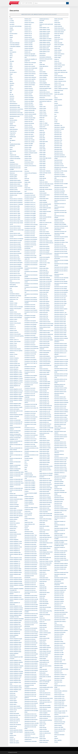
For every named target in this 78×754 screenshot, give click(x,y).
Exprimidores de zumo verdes (60, 301)
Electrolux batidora (13, 120)
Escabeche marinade (29, 474)
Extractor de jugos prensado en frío (61, 716)
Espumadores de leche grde (30, 630)
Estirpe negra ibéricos (43, 66)
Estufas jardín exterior (43, 577)
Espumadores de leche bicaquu (31, 568)
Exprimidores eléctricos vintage (60, 470)
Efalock (11, 66)
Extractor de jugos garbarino (59, 700)
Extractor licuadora (58, 725)
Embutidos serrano (13, 195)
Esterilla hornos (42, 60)
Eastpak (11, 28)
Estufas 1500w (42, 152)
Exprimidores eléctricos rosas (60, 445)
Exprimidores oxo (57, 604)
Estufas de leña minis (43, 354)
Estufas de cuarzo (43, 260)
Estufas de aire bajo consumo (45, 235)
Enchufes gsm (12, 530)
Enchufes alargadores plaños (15, 403)
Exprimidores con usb (58, 181)
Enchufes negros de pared (15, 706)
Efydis (11, 68)
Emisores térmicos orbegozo (15, 260)
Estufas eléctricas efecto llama (45, 487)
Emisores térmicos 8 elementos (16, 202)
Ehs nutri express (13, 72)
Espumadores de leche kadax (30, 641)
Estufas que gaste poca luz (44, 692)
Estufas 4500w (42, 167)
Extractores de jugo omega (59, 721)
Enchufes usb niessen (29, 104)
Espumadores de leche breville (31, 581)
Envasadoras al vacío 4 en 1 (30, 202)
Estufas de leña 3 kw (43, 314)
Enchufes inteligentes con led (15, 595)
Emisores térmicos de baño (15, 244)
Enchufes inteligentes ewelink (16, 620)
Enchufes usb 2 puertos (14, 742)
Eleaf (11, 92)
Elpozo (11, 149)
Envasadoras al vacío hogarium (31, 330)
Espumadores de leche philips (31, 676)
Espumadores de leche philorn (31, 677)
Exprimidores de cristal (59, 189)
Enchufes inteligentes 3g (15, 545)
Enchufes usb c (28, 52)
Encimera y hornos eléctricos (30, 165)
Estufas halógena (42, 544)
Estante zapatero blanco (44, 35)
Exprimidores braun (58, 162)
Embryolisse (12, 173)
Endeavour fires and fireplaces (31, 173)
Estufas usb (56, 41)
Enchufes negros (13, 704)
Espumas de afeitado (29, 730)
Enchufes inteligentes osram (15, 649)
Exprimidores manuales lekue (60, 558)
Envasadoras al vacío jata (30, 342)
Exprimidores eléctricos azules (60, 343)
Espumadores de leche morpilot (31, 657)
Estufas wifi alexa (57, 63)
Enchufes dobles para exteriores (16, 513)
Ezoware (56, 742)
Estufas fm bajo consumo (44, 529)
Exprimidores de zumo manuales (60, 281)
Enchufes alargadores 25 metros (16, 382)
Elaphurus (12, 85)
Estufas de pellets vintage (44, 429)
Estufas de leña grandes (44, 352)
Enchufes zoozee (28, 158)
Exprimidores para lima (58, 616)
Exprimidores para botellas (59, 606)
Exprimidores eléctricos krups (60, 406)
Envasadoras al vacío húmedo (30, 333)
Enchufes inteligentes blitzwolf (16, 579)
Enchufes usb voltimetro (29, 136)
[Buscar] (67, 3)
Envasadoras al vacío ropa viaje (31, 404)
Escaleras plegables (29, 502)
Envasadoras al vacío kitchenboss (31, 346)
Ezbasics (56, 738)
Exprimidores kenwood (59, 497)
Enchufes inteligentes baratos (16, 577)
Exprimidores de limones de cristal (61, 198)
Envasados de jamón (29, 458)
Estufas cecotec (42, 215)
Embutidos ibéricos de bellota (16, 182)
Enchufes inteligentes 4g (15, 548)
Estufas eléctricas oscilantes (45, 498)
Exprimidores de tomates (59, 240)
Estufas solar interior (43, 742)
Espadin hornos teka (29, 522)
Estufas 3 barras (42, 112)
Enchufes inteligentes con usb (16, 606)
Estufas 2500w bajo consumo (45, 158)
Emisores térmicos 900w (15, 211)
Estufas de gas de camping (44, 283)
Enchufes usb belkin (29, 46)
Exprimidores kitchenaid (59, 499)
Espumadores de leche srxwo (30, 714)
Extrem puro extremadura (59, 734)
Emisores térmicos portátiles (15, 266)
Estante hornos (28, 735)
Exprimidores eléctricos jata (59, 396)
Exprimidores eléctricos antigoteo (61, 338)
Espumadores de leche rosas (30, 694)
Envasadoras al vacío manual (30, 366)
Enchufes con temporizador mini (16, 481)
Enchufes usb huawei (29, 92)
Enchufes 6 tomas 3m (14, 332)
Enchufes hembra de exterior (15, 534)
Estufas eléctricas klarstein (44, 493)
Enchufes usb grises (29, 88)
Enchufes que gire (13, 726)
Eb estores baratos (13, 33)
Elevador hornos (13, 125)
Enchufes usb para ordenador (30, 114)
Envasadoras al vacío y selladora (31, 442)
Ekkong (11, 81)
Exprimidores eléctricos (59, 310)
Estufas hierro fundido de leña (45, 563)
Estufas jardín (42, 575)
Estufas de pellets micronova (45, 424)
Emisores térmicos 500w (15, 208)
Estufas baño (42, 191)
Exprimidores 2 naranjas (59, 129)
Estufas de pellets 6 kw (44, 392)
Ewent (55, 116)
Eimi (10, 76)
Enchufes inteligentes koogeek (16, 638)
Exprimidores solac (58, 658)
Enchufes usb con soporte (30, 66)
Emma (11, 281)
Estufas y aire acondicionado (60, 77)
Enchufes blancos (13, 412)
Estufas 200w (42, 132)
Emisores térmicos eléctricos (15, 249)
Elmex (11, 138)
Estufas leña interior (43, 599)
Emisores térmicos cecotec (15, 228)
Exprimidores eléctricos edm (60, 389)
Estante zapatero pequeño (44, 49)
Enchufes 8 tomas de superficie (16, 350)
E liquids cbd (12, 134)
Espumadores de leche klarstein (31, 642)
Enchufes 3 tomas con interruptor (16, 306)
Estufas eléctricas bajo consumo (45, 466)
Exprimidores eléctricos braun (60, 349)
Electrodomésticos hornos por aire (16, 114)
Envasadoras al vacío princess (31, 381)
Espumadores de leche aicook (31, 538)
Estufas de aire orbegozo (44, 250)
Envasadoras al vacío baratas (30, 241)
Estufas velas (57, 48)
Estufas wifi (56, 61)
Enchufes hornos (13, 537)
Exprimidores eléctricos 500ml (60, 330)
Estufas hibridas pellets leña (45, 557)
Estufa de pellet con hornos (44, 95)
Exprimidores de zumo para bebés (61, 290)
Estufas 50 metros (43, 128)
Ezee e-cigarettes (58, 740)
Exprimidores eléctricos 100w (60, 325)
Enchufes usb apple (28, 42)
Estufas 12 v (41, 119)
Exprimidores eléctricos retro (60, 442)
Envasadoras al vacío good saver (31, 322)
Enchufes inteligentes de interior (16, 609)
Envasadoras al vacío (29, 200)
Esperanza (27, 526)
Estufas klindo (42, 596)
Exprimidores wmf (58, 671)
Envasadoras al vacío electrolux (31, 299)
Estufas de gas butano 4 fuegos (45, 275)
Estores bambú (42, 71)
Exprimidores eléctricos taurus (60, 463)
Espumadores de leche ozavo (30, 674)
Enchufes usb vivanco (29, 134)
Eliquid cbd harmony (14, 129)
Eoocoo (26, 463)
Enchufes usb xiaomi (29, 138)
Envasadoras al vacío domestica (31, 262)
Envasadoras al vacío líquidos (30, 359)
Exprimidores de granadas (59, 191)
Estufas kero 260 (42, 588)
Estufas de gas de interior (44, 288)
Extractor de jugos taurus (59, 718)
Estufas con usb (42, 226)
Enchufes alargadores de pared (16, 392)
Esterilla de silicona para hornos (45, 58)
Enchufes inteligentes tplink (15, 680)
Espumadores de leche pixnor (30, 679)
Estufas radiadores (43, 709)
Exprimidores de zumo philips (60, 294)
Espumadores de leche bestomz (31, 562)
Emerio (11, 197)
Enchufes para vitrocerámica (15, 724)
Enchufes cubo (13, 493)
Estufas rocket (42, 722)
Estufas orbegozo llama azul (45, 651)
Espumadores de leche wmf (30, 721)
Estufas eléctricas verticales (45, 509)
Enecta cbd (27, 178)
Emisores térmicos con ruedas (16, 240)
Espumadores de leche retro (30, 690)
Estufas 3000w (42, 159)
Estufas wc (56, 59)
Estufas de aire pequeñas (44, 257)
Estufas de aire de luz (43, 244)
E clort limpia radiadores (14, 44)
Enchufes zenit (27, 154)
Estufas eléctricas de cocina (45, 482)
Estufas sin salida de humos (45, 733)
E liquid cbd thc (13, 133)
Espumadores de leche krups (30, 644)
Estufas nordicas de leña (44, 638)
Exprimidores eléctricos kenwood (61, 400)
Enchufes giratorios (13, 526)
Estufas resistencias (43, 718)
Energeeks (27, 180)
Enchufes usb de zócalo (29, 81)
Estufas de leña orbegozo (44, 356)
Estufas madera (42, 609)
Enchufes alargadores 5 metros (16, 376)
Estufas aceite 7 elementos (44, 171)
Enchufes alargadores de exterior (16, 390)
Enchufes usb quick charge (30, 117)
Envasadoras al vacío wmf (30, 437)
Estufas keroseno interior (44, 592)
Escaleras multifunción (29, 498)
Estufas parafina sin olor (44, 662)
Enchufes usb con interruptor (30, 62)
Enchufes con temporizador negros (17, 483)
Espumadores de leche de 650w (31, 608)
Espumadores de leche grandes (31, 628)
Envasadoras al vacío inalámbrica (31, 337)
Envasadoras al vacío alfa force (31, 237)
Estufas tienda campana (59, 31)
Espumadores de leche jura (30, 639)
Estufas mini (41, 621)
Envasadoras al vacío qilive (30, 388)
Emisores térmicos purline (15, 269)
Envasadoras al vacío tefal (30, 415)
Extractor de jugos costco (59, 696)
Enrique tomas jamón (29, 189)
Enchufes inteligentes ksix (15, 640)
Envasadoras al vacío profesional (31, 382)
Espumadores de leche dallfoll (31, 602)
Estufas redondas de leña (44, 714)
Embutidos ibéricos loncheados (16, 185)
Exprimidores (57, 123)
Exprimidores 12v (57, 130)
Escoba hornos (27, 511)
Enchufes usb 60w (28, 37)
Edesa (11, 57)
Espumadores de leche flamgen (31, 621)
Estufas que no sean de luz (44, 694)
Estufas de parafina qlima (44, 385)
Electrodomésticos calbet (15, 107)
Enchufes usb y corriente (29, 139)
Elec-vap (11, 94)
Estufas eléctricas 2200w (44, 460)
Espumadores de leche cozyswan (31, 599)
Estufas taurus (57, 22)
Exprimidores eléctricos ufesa (60, 467)
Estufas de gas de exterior (44, 286)
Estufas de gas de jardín (44, 290)
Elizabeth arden (13, 136)
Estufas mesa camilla (43, 612)
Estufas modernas (43, 623)
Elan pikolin (12, 83)
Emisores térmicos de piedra (15, 247)
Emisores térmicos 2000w (15, 219)
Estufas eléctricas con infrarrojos (46, 473)
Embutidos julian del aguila (15, 191)
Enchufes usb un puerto (29, 130)
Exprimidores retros (58, 636)
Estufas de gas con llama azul (45, 279)
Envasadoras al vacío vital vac (30, 429)
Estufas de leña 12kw (43, 316)
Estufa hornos (42, 97)
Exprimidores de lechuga (59, 192)
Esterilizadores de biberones (45, 57)
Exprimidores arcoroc (58, 153)
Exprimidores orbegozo (59, 599)
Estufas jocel (42, 585)
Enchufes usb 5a (28, 24)
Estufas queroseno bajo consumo (46, 698)
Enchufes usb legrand (29, 99)
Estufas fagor (42, 522)
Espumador (27, 529)
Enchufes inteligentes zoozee (16, 687)
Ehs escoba (12, 70)
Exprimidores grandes (58, 483)
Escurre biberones (28, 515)
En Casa (11, 292)
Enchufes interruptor (14, 691)
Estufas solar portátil (58, 18)
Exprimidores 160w (58, 143)
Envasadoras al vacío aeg (30, 233)
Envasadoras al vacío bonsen (30, 244)
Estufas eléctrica (42, 438)
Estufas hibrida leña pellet (44, 553)
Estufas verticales (58, 55)
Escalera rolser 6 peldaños (30, 487)
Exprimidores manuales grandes (60, 550)
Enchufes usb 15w (28, 33)
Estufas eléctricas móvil (44, 495)
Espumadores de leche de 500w (31, 606)
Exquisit (56, 683)
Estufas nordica (42, 636)
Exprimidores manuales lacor (60, 556)
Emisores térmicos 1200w (15, 215)
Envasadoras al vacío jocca (30, 344)
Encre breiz (27, 171)
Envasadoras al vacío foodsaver (31, 310)
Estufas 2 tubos (42, 110)
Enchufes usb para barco (29, 106)
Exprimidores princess (58, 628)
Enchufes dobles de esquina (15, 512)
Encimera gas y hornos (29, 162)
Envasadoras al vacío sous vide (31, 411)
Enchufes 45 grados (14, 359)
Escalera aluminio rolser (29, 480)
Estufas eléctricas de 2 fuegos (45, 480)
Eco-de (11, 48)
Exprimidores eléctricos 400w (60, 329)
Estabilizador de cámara (29, 732)
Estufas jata (41, 583)
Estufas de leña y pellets (44, 374)
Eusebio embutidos (58, 105)
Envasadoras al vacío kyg (30, 355)
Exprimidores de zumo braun (60, 246)
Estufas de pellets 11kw (44, 402)
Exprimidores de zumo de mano (60, 251)
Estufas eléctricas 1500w (44, 457)
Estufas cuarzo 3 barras (44, 231)
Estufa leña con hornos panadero (45, 99)
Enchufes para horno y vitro (15, 715)
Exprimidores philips (58, 624)
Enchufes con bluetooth (14, 416)
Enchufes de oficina (13, 500)
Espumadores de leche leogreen (31, 648)
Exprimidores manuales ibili (59, 552)
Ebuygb (11, 37)
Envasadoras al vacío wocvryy (30, 438)
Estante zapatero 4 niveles (44, 31)
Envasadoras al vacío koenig (30, 353)
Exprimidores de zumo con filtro (60, 247)
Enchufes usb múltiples (29, 101)
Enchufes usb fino (28, 86)
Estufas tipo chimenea (58, 33)
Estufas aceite (42, 169)
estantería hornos (28, 739)
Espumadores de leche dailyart (31, 601)
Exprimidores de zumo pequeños (61, 292)
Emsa (11, 288)
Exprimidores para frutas (59, 610)
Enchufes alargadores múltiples (16, 398)
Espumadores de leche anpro (30, 544)
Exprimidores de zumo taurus (60, 299)
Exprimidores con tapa (58, 180)
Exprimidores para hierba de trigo (61, 612)
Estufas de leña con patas (44, 332)
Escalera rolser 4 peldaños (30, 483)
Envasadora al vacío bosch (30, 195)
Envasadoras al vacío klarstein (31, 352)
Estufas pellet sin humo (44, 674)
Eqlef (26, 469)
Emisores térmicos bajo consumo (16, 220)
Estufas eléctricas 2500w (44, 462)
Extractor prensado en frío (59, 731)
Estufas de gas (42, 266)
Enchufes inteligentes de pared (16, 613)
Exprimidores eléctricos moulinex (61, 415)
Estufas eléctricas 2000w (44, 458)
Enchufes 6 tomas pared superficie (17, 336)
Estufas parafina (42, 658)
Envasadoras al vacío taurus (30, 413)
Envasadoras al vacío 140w (30, 222)
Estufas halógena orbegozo (44, 548)
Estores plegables (43, 82)
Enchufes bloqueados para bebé (16, 414)
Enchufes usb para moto (29, 112)
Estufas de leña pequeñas (44, 363)
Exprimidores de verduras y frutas (61, 242)
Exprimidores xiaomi (58, 672)
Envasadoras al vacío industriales (31, 339)
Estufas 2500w (42, 156)
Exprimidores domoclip (59, 307)
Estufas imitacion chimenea (44, 564)
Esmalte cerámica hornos (30, 518)
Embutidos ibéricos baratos (15, 180)
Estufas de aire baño (43, 239)
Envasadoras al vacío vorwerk (30, 431)
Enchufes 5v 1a (13, 326)
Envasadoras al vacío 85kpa (30, 215)
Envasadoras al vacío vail (30, 427)
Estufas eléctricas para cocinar (45, 500)
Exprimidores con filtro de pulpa (60, 171)
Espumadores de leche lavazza (31, 646)
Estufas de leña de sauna (44, 343)
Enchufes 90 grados (14, 361)
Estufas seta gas (42, 727)
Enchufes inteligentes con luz (15, 597)
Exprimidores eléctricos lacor (60, 408)
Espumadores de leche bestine (31, 561)
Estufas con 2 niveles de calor (45, 222)
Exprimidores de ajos (58, 185)
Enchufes (11, 301)
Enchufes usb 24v (28, 35)
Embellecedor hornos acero (15, 165)
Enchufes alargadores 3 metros (16, 374)
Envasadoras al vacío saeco (30, 406)
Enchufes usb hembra (29, 90)
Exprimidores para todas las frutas (61, 617)
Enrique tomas (27, 187)
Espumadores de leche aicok (30, 537)
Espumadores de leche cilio (30, 588)
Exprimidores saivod (58, 645)
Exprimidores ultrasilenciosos (60, 663)
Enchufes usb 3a (28, 20)
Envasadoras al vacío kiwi (30, 350)
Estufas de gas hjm (43, 294)
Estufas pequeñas (43, 685)
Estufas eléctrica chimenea (44, 444)
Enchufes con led (13, 418)
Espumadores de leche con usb (31, 597)
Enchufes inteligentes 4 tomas (16, 546)
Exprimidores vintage (58, 667)
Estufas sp (56, 20)
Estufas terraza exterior (59, 28)
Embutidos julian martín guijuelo (16, 193)
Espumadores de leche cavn (30, 584)
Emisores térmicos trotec (15, 279)
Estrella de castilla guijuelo (44, 84)
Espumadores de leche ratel (30, 683)
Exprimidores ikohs (58, 488)
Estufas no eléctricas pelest (45, 632)
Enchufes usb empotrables (30, 82)
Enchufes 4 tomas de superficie (16, 315)
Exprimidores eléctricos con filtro (61, 363)
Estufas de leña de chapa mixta (45, 338)
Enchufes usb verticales (29, 132)
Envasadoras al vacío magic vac (31, 361)
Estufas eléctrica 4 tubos (44, 442)
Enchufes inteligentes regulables (16, 662)
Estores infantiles (43, 77)
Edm (10, 59)
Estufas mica (42, 618)
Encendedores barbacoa (14, 293)
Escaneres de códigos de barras (31, 507)
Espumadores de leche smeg (30, 706)
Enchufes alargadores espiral (15, 394)
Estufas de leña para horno (44, 359)
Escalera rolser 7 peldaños (30, 489)
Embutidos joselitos (14, 189)
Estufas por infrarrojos (43, 689)
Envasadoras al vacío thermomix (31, 416)
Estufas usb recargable (59, 44)
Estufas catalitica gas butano (45, 207)
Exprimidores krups (58, 503)
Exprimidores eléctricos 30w (60, 316)
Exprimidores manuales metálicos (61, 563)
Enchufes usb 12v (28, 31)
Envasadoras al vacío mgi (30, 368)
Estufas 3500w (42, 161)
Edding (11, 53)
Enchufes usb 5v (28, 26)
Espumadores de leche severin (31, 701)
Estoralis (41, 68)
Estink (40, 62)
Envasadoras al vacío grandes (30, 324)
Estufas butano (42, 196)
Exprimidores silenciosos (59, 647)
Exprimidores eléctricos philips (60, 434)
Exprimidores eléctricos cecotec (60, 350)
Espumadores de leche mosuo (31, 659)
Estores (41, 70)
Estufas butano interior (43, 198)
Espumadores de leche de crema (31, 613)
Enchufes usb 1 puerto (14, 740)
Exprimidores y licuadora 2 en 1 (60, 674)
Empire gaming (13, 284)
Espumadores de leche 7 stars (31, 535)
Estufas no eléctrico (43, 634)
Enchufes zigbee (28, 156)
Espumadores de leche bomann (31, 573)
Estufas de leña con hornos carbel (46, 325)
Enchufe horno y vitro (14, 299)
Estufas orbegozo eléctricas (45, 647)
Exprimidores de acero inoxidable (61, 183)
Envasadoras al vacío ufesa (30, 420)
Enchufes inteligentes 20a (15, 565)
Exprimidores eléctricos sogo (60, 461)
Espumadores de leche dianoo (31, 615)
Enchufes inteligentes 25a (15, 567)
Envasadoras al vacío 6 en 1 (30, 206)
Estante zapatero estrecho (44, 42)
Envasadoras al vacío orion (30, 377)
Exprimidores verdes (58, 665)
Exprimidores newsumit (59, 597)
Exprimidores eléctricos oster (60, 422)
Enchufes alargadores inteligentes (16, 396)
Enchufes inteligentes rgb (15, 664)
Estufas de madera (43, 378)
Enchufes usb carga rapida (30, 53)
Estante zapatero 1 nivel (44, 27)
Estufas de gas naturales (44, 301)
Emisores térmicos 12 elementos (16, 204)
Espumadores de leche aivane (31, 542)
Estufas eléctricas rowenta (44, 504)
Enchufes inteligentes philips (15, 651)
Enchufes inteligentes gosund (16, 626)
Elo (10, 142)
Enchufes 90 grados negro (15, 365)
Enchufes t (12, 737)
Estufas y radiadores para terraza (61, 88)
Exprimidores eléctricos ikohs (60, 391)
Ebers (11, 31)
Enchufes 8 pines (13, 345)
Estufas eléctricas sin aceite (45, 506)
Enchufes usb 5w (28, 28)
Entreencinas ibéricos (29, 193)
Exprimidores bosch (58, 160)
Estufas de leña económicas (45, 350)
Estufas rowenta (42, 723)
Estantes (41, 22)
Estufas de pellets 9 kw (44, 398)
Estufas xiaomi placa (58, 75)
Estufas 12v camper (43, 123)
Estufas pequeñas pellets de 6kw (46, 687)
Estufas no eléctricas (43, 630)
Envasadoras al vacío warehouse (31, 435)
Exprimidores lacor (58, 505)
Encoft (26, 167)
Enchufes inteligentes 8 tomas (16, 559)
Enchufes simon (13, 735)
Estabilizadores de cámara (30, 734)
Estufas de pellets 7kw (44, 394)
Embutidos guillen (13, 176)
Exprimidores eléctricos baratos (60, 345)
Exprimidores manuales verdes (60, 586)
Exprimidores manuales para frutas (61, 572)
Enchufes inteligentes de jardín (16, 611)
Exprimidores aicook (58, 151)
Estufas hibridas (42, 555)
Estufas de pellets (43, 390)
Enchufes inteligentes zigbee (15, 685)
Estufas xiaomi (57, 68)
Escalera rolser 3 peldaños (30, 482)
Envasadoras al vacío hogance (31, 328)
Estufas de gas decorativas (44, 284)
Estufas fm (41, 528)
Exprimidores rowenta (58, 641)
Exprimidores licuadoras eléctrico (61, 508)
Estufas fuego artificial (43, 533)
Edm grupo (12, 61)
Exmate (55, 121)
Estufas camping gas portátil (45, 204)
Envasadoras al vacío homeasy (31, 331)
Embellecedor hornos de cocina (16, 171)
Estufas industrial (42, 566)
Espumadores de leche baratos (31, 555)
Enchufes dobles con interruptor (16, 510)
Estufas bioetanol (42, 193)
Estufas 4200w (42, 165)
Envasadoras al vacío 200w (30, 226)
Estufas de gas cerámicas (44, 277)
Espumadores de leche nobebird (31, 663)
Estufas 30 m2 (42, 126)
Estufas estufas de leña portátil (45, 513)
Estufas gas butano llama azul (45, 537)
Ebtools (11, 35)
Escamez (26, 505)
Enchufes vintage (28, 147)
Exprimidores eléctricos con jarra (60, 368)
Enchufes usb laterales (29, 97)
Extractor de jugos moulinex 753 (60, 711)
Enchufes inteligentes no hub (15, 646)
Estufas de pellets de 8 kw (44, 413)
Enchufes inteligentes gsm (15, 627)
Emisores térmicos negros (15, 258)
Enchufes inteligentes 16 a (15, 563)
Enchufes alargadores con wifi (16, 389)
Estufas (41, 104)
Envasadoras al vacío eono (30, 306)
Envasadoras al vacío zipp (30, 444)
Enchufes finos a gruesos (15, 523)
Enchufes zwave (28, 160)
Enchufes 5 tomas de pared (15, 323)
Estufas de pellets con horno (45, 407)
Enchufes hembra (13, 532)
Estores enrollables (43, 73)
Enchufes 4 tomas (13, 312)
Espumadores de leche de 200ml (31, 604)
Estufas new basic (43, 627)
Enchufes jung (12, 693)
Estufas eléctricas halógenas (45, 489)
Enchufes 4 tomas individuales (16, 317)
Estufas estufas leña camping (45, 518)
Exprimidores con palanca (59, 174)
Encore (26, 169)
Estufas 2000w (42, 154)
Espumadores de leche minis (30, 655)
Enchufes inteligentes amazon (16, 572)
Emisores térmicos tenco (15, 277)
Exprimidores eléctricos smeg (60, 459)
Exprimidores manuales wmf (60, 590)
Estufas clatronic (42, 218)
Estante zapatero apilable (44, 33)
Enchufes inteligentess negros (16, 675)
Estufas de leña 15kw (43, 318)
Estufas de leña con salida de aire (46, 334)
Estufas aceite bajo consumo (45, 172)
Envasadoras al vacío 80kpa (30, 213)
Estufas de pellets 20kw (44, 403)
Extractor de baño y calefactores (60, 691)
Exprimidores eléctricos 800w (60, 334)
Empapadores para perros (15, 282)
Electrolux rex (12, 122)
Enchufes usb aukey (29, 44)
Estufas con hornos (43, 224)
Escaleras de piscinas (29, 496)
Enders (26, 174)
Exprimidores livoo (58, 512)
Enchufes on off (13, 711)
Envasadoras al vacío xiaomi (30, 440)
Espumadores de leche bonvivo (31, 579)
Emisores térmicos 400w (15, 206)
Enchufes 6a (12, 337)
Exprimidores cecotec (58, 163)
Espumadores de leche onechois (31, 668)
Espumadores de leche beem (30, 557)
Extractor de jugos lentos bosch (60, 705)
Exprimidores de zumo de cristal (60, 249)
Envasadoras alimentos (29, 198)
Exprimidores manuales (59, 514)
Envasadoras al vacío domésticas (31, 278)
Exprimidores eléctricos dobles (60, 388)
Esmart (26, 520)
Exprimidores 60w (58, 136)
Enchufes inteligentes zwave (15, 689)
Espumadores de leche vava (30, 717)
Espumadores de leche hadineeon (31, 631)
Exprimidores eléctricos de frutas (61, 373)
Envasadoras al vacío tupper (30, 418)
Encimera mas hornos (29, 163)
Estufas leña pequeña (43, 601)
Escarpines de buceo (29, 509)
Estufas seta (42, 725)
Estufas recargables (43, 712)
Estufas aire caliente (43, 182)
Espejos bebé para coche (30, 524)
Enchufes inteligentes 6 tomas (16, 557)
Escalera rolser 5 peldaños (30, 485)
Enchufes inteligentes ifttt (15, 633)
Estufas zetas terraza (58, 90)
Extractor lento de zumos (59, 723)
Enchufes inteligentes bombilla (16, 581)
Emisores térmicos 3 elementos (16, 198)
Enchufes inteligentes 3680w (15, 568)
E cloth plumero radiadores (15, 46)
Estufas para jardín (43, 669)
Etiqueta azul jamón (58, 99)
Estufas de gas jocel (43, 295)
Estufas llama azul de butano (45, 607)
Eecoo (11, 63)
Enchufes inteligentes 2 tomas (16, 541)
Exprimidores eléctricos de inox (60, 379)
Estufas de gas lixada (43, 297)
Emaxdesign (12, 162)
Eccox (11, 39)
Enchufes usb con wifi (29, 70)
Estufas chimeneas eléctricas (45, 217)
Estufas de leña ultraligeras (44, 370)
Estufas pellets (42, 673)
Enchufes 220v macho (14, 367)
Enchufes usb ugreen (29, 127)
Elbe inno (11, 88)
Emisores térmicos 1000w (15, 213)
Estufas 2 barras (42, 108)
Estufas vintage (57, 57)
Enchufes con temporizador (15, 420)
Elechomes (12, 96)
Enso (26, 191)
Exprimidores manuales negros (60, 567)
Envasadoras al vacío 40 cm (30, 209)
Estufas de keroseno (43, 312)
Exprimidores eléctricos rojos (60, 443)
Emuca (11, 290)
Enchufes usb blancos (29, 48)
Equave (26, 471)
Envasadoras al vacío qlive (30, 390)
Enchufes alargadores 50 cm (15, 383)
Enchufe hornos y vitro (14, 297)
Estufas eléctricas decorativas (45, 484)
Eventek (56, 110)
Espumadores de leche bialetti (31, 566)
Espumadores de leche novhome (31, 665)
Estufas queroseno (43, 696)
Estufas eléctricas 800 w (44, 453)
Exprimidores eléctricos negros (60, 417)
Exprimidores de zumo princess (60, 295)
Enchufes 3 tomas (13, 304)
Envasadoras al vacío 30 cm (30, 208)
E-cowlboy (12, 20)
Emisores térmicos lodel (14, 257)
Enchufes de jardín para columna (16, 499)
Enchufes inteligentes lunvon (15, 644)
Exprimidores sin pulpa (58, 654)
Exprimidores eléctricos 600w (60, 332)
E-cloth (11, 18)
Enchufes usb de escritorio (30, 71)
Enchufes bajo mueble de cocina (16, 411)
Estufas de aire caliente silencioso (46, 242)
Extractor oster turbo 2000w (59, 729)
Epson (26, 467)
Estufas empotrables (43, 511)
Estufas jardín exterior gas (44, 579)
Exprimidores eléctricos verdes (60, 468)
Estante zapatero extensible (45, 44)
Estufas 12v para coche (44, 125)
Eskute (26, 516)
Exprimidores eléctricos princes (60, 436)
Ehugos (11, 74)
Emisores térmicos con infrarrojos (16, 238)
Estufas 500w (42, 139)
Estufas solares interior (44, 740)
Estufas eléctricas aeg (43, 464)
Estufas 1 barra (42, 106)
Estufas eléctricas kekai (44, 491)
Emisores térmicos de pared (15, 246)
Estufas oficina (42, 642)
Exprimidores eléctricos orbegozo (61, 420)
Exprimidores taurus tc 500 (59, 659)
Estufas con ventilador (43, 228)
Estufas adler (42, 174)
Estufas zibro (57, 92)
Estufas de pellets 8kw (44, 396)
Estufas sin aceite (43, 729)
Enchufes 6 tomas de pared (15, 334)
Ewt (55, 118)
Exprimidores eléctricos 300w (60, 327)
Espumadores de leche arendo (31, 546)
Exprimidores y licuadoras (59, 676)
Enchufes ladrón (13, 698)
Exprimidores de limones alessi (60, 194)
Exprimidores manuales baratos (60, 516)
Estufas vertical (57, 52)
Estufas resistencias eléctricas (45, 720)
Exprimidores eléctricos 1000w (60, 336)
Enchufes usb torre (28, 125)
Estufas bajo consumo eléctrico (45, 189)
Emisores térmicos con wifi (15, 242)
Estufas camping (42, 200)
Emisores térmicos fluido (15, 251)
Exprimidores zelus (58, 680)
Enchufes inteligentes (14, 539)
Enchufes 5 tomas (13, 321)
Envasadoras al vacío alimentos (31, 239)
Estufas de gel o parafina (44, 310)
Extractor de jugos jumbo (59, 703)
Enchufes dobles (13, 508)
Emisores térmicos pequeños (15, 264)
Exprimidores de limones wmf (60, 231)
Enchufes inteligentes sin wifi (15, 667)
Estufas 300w (42, 134)
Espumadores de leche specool (31, 708)
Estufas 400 (41, 136)
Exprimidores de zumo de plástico (61, 267)
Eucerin (55, 101)
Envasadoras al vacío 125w (30, 220)
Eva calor (56, 107)
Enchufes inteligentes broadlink (16, 583)
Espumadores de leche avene (30, 551)
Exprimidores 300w (58, 145)
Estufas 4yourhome (43, 115)
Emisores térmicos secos (15, 273)
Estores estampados (43, 75)
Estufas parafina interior (44, 660)
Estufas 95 (41, 130)
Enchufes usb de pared (29, 75)
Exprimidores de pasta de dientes (61, 236)
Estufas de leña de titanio (44, 345)
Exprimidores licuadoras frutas (60, 510)
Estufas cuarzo (42, 229)
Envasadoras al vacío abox (30, 232)
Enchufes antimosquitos (14, 409)
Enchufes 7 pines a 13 (14, 339)
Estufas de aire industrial (44, 248)
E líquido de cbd (13, 154)
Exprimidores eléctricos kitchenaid (61, 402)
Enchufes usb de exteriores (30, 73)
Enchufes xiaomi (28, 149)
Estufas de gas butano (43, 273)
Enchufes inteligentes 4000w (15, 570)
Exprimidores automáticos (59, 154)
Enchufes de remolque (14, 504)
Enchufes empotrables (14, 517)
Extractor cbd (57, 689)
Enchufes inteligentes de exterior (16, 607)
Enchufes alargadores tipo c (15, 405)
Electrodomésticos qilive (15, 116)
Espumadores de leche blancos (31, 570)
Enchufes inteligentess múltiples (16, 673)
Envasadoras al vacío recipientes (31, 391)
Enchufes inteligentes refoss (15, 660)
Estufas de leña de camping (45, 336)
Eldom (11, 90)
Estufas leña (41, 598)
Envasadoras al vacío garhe (30, 315)
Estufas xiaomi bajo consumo (60, 70)
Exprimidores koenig (58, 501)
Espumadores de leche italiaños (31, 637)
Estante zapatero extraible (44, 46)
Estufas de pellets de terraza (45, 416)
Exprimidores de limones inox (60, 210)
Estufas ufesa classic (58, 39)
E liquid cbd (12, 127)
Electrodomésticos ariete (15, 105)
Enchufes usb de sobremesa (30, 77)
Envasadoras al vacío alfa (30, 235)
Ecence (11, 41)
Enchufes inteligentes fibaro (15, 622)
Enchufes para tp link (14, 722)
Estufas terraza (57, 24)
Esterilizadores (42, 55)
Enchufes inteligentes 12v (15, 561)
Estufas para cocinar (43, 656)
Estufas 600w (42, 143)
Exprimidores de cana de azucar (60, 187)
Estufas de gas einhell (43, 292)
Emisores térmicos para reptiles (16, 262)
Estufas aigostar (42, 178)
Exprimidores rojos (58, 637)
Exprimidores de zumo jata (59, 279)
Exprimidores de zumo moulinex (60, 286)
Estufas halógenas (43, 550)
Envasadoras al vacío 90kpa (30, 219)
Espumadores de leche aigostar (31, 540)
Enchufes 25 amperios (14, 358)
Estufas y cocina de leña (59, 84)
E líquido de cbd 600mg (14, 156)
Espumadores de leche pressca (31, 681)
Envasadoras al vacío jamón (30, 341)
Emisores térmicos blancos (15, 226)
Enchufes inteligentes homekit (16, 629)
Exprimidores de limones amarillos (61, 196)
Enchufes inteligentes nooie (15, 648)
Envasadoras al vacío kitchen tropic (32, 348)
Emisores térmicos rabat (14, 271)
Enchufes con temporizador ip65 (16, 479)
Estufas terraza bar (58, 26)
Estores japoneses (43, 79)
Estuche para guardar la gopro (45, 88)
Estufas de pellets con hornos (45, 409)
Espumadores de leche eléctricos (31, 617)
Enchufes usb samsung (29, 123)
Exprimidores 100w (58, 140)
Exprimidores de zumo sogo (60, 297)
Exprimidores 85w (58, 138)
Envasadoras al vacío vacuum (30, 422)
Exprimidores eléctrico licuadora (60, 308)
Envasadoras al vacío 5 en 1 (30, 204)
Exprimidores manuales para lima (61, 577)
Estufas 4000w (42, 163)
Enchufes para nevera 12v (15, 720)
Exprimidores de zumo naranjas (60, 288)
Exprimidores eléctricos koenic (60, 404)
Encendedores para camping (15, 295)
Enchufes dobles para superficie (16, 515)
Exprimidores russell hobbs (59, 643)
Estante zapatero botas (44, 36)
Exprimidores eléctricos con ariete (61, 359)
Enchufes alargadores (14, 369)
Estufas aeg (41, 176)
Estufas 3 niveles (42, 113)
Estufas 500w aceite (43, 141)
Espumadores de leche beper (30, 559)
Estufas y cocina (57, 83)
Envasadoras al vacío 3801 (30, 230)
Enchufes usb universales (30, 128)
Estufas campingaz (43, 202)
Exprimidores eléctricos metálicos (61, 411)
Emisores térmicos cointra (15, 233)
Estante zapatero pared (44, 47)
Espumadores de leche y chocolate (32, 723)
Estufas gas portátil (43, 541)
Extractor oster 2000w (58, 727)
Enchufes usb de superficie (30, 79)
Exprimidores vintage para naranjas (61, 669)
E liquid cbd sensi (13, 131)
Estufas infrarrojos (43, 568)
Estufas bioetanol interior (44, 194)
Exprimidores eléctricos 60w (60, 319)
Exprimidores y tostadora (59, 678)
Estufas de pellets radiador (44, 425)
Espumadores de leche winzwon (31, 719)
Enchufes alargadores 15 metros (16, 380)
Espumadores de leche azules (31, 553)
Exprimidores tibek (58, 661)
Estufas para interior (43, 664)
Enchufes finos (13, 521)
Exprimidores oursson (58, 603)
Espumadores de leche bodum (31, 572)
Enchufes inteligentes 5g (15, 550)
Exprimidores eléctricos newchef (61, 419)
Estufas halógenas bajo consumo (46, 552)
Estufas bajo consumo (43, 187)
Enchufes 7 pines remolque (15, 341)
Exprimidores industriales (59, 490)
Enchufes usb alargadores (30, 41)
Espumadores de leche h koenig (31, 633)
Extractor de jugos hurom (59, 702)
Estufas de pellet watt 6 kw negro (46, 431)
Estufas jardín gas (43, 581)
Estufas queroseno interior (44, 700)
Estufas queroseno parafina (44, 705)
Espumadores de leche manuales (31, 653)
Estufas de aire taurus (43, 259)
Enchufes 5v (12, 324)
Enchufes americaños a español (16, 407)
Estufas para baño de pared (44, 653)
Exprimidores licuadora (58, 506)
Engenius (26, 184)
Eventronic (56, 112)
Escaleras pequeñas (29, 500)
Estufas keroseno (43, 590)
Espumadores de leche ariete (30, 548)
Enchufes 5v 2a (13, 328)
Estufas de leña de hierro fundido (46, 339)
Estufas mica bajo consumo (44, 619)
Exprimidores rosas (58, 639)
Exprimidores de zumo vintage (60, 303)
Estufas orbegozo (43, 643)
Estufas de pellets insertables (45, 420)
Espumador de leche (29, 531)
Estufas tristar (57, 35)
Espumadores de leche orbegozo (31, 670)
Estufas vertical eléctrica (59, 53)
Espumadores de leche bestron (31, 564)
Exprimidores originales (59, 601)
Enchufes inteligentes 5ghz (15, 552)
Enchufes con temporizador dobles (17, 472)
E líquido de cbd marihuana (15, 158)
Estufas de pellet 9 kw (43, 389)
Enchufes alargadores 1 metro (16, 370)
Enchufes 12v (12, 356)
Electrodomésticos (13, 103)
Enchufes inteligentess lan (15, 669)
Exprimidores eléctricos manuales (61, 409)
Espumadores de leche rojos (30, 692)
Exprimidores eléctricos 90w (60, 323)
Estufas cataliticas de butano (45, 211)
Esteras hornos (42, 53)
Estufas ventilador (58, 50)
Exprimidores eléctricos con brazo (61, 361)
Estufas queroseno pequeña (45, 707)
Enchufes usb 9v (28, 29)
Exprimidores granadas (59, 481)
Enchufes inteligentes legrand (16, 642)
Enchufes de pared (13, 502)
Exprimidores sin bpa (58, 650)
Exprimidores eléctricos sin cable (61, 457)
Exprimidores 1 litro (58, 125)
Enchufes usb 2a (28, 18)
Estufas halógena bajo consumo (45, 546)
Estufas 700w (42, 145)
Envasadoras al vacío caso (30, 253)
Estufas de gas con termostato (45, 281)
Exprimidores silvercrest (59, 648)
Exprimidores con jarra (58, 172)
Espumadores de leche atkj (30, 549)
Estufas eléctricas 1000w (44, 455)
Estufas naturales (42, 625)
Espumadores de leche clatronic (31, 595)
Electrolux (12, 118)
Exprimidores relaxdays (59, 634)
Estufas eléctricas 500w (44, 451)
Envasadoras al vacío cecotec (30, 255)
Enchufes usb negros (29, 103)
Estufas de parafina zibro (44, 387)
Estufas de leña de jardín (44, 341)
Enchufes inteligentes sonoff (15, 676)
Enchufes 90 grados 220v (15, 363)
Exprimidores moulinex (58, 593)
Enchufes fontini (13, 524)
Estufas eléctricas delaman (44, 486)
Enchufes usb (12, 739)
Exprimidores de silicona (59, 238)
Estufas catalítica (42, 213)
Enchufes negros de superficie (16, 708)
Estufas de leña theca (43, 368)
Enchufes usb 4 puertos (29, 22)
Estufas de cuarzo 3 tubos (44, 262)
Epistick (26, 465)
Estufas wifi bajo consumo (59, 64)
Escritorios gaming (28, 513)
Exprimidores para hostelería (60, 614)
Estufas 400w (42, 137)
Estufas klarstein (42, 594)
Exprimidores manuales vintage (60, 588)
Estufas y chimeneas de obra (60, 81)
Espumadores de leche (29, 533)
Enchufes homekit (13, 535)
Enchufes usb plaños (29, 116)
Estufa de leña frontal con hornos (46, 93)
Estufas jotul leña (42, 587)
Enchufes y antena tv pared (30, 151)
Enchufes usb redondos (29, 119)
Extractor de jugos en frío (59, 698)
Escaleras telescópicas (29, 503)
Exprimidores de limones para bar (61, 226)
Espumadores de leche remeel (31, 688)
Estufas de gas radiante (44, 308)
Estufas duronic (42, 436)
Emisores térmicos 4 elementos (16, 200)
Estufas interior (42, 572)
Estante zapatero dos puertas (45, 40)
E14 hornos (12, 22)
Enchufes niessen (13, 709)
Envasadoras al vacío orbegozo (31, 375)
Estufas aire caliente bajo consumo (46, 183)
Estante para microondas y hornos (31, 737)
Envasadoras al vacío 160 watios (31, 224)
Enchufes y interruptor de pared (31, 152)
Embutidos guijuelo (13, 174)
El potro (11, 147)
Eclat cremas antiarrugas (14, 42)
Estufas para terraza (43, 671)
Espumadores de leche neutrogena (31, 661)
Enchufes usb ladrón (29, 95)
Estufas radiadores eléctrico (45, 711)
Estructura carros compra (44, 86)
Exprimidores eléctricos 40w (60, 318)
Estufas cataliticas (43, 209)
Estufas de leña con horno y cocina (46, 330)
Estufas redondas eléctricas (45, 716)
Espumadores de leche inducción (31, 635)
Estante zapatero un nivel (44, 51)
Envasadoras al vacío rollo (30, 393)
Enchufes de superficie (14, 506)
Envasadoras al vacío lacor (30, 357)
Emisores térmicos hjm (14, 255)
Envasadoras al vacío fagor (30, 308)
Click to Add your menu (27, 3)
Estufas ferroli (42, 524)
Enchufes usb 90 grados (29, 39)
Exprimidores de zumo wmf (59, 305)
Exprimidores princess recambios (61, 630)
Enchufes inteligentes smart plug (16, 671)
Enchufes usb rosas (28, 121)
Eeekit (11, 64)
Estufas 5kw (41, 117)
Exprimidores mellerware (59, 592)
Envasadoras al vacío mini (30, 370)
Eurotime (56, 103)
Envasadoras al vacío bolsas (30, 243)
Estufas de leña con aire (44, 319)
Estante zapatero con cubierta (45, 38)
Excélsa (56, 119)
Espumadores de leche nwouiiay (31, 666)
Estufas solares (42, 738)
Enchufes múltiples (13, 702)
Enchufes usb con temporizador (31, 68)
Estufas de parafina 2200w (44, 381)
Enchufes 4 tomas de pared (15, 313)
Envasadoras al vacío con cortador (31, 260)
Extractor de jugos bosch (59, 694)
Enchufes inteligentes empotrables (17, 618)
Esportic (26, 527)
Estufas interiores (43, 574)
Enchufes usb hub (28, 93)
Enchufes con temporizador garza (16, 474)
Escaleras (26, 491)
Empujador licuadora (14, 286)
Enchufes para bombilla (14, 713)
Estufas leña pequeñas (44, 603)
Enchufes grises (13, 528)
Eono (26, 462)
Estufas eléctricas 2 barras (44, 445)
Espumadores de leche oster (30, 672)
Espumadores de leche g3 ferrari (31, 622)
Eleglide (11, 123)
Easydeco (12, 29)
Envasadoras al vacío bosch (30, 250)
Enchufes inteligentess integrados (16, 665)
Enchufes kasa (12, 695)
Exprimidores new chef (59, 595)
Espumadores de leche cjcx (30, 590)
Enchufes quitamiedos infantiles (16, 730)
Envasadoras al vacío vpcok (30, 433)
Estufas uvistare (57, 46)
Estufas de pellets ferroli (44, 418)
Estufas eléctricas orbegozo (45, 497)
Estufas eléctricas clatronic (44, 468)
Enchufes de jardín (13, 497)
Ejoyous (11, 79)
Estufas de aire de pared (44, 246)
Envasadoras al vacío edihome (31, 297)
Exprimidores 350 (57, 147)
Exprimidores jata (57, 495)
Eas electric (12, 24)
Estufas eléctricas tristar (44, 508)
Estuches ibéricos (43, 90)
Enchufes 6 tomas (13, 330)
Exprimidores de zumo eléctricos (61, 269)
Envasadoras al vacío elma (30, 304)
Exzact (55, 736)
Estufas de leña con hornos (44, 321)
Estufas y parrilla (57, 86)
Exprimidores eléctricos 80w (60, 321)
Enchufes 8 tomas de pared (15, 348)
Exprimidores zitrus (58, 682)
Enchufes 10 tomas (13, 354)
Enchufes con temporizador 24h (16, 422)
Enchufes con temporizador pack (16, 488)
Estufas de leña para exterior (45, 358)
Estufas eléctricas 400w (44, 449)
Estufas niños (42, 629)
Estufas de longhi (42, 376)
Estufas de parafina (43, 379)
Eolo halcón (27, 460)
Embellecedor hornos (14, 164)
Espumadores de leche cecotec (31, 586)
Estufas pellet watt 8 (43, 683)
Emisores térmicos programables (16, 268)
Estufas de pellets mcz (44, 422)
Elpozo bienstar (13, 151)
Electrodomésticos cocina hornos (16, 109)
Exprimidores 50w (58, 134)
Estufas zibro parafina (58, 94)
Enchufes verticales (28, 145)
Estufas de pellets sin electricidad (46, 427)
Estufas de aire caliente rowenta (45, 240)
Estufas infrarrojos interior (44, 570)
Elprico (11, 153)
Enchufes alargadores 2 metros (16, 372)
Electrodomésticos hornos (15, 110)
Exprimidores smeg (58, 656)
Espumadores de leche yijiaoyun (31, 725)
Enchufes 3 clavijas (13, 303)
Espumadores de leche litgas (30, 652)
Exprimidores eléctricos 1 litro (60, 312)
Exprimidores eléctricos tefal (60, 465)
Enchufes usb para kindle (30, 110)
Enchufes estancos (13, 519)
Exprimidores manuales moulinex (61, 565)
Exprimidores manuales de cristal (61, 528)
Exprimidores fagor (58, 479)
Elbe (10, 87)
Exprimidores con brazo (59, 165)
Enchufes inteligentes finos (15, 624)
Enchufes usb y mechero (29, 141)
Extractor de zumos (58, 720)
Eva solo (56, 108)
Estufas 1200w (42, 150)
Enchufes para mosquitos (15, 719)
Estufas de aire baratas (44, 237)
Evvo (55, 114)
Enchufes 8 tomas (13, 347)
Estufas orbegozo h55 (43, 649)
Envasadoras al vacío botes (30, 252)
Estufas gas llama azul (43, 539)
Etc (55, 96)
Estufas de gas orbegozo (44, 305)
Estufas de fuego (42, 264)
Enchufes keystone (13, 697)
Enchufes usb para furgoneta (30, 108)
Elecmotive (12, 98)
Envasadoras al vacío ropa (30, 399)
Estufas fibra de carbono (44, 526)
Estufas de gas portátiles (44, 307)
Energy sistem (27, 182)
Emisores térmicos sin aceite (15, 275)
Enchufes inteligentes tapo (15, 678)
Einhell (11, 77)
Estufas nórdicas (42, 640)
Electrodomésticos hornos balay (16, 112)
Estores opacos (42, 81)
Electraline (12, 99)
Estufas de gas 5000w (43, 268)
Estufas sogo (42, 734)
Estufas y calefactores (58, 79)
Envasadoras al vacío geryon (30, 320)
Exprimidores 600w (58, 149)
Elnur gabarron (12, 140)
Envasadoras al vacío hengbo (30, 326)
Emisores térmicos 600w (15, 209)
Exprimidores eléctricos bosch (60, 347)
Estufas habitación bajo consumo (46, 542)
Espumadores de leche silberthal (31, 703)
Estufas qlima (42, 691)
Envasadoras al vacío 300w (30, 228)
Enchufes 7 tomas (13, 343)
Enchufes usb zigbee (29, 143)
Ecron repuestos (13, 52)
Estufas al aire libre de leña (44, 185)
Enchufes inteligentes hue (15, 631)
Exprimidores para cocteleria (60, 608)
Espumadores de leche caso (30, 582)
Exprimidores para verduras (59, 619)
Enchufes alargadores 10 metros (16, 378)
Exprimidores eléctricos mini (60, 413)
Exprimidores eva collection (59, 477)
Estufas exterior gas (43, 520)
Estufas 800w (42, 147)
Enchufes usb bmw (28, 50)
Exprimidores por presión (59, 626)
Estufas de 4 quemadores (44, 233)
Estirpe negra (42, 64)
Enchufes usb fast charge (30, 84)
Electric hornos (13, 101)
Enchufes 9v (12, 352)
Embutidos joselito (13, 187)
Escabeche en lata (28, 473)
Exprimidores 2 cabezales (59, 127)
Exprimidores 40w (58, 132)
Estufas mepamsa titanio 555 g (45, 610)
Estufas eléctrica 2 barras (44, 440)
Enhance (26, 185)
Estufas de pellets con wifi (44, 411)
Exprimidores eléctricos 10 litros (60, 314)
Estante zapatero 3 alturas (44, 29)
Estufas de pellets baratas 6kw (45, 405)
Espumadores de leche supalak (31, 715)
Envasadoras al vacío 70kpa (30, 211)
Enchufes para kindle (14, 717)
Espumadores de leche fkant (30, 619)
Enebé (26, 176)
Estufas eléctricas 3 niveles (45, 447)
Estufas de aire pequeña (44, 252)
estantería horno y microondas (31, 741)
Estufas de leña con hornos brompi (46, 323)
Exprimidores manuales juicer (60, 554)
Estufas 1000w (42, 148)
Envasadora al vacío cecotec (30, 197)
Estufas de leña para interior (45, 361)
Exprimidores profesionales (59, 632)
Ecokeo (11, 50)
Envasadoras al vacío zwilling (30, 446)
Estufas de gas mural (43, 299)
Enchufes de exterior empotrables (16, 495)
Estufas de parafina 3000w (44, 383)
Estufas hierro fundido (43, 559)
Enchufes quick (13, 728)
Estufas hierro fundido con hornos (46, 561)
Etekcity (56, 97)
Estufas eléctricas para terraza (45, 502)
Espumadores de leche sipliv (30, 705)
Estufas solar (42, 736)
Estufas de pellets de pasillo (45, 414)
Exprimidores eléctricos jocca (60, 398)
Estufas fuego (42, 531)
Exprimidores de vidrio (58, 244)
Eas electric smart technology (15, 26)
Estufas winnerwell (58, 66)
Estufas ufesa (57, 37)
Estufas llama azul (43, 605)
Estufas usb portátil (58, 42)
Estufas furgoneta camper (44, 535)
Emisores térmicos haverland (15, 253)
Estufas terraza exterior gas (59, 29)
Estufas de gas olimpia (44, 303)
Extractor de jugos (58, 692)
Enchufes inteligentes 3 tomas (16, 543)
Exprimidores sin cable (58, 652)
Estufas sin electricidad (44, 731)
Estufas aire (41, 180)
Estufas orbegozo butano (44, 645)
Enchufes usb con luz (29, 64)
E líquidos (12, 160)
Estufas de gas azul (43, 270)
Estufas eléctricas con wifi (44, 478)
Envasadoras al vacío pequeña (31, 379)
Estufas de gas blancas (44, 272)
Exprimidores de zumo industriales (61, 277)
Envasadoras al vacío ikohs (30, 335)
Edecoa (11, 55)
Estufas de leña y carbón (44, 372)
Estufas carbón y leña (43, 206)
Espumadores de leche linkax (30, 650)
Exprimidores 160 (57, 142)
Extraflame (56, 732)
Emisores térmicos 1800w (15, 217)
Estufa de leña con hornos (44, 92)
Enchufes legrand (13, 700)
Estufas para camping (43, 654)
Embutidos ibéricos (13, 178)
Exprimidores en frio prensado (60, 476)
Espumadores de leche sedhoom (31, 699)
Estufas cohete (42, 220)
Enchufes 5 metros (13, 319)
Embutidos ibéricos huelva (15, 184)
